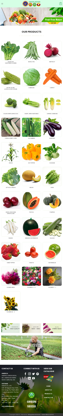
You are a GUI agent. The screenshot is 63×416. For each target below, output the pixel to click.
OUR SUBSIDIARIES (8, 406)
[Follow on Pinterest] (37, 374)
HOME (48, 386)
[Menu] (2, 4)
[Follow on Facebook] (25, 374)
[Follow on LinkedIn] (29, 378)
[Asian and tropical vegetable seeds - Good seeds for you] (31, 3)
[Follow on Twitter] (33, 374)
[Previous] (3, 16)
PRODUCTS (48, 394)
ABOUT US (48, 390)
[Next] (59, 16)
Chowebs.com (31, 382)
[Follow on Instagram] (29, 374)
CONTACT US (48, 398)
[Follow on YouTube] (33, 378)
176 (6, 400)
